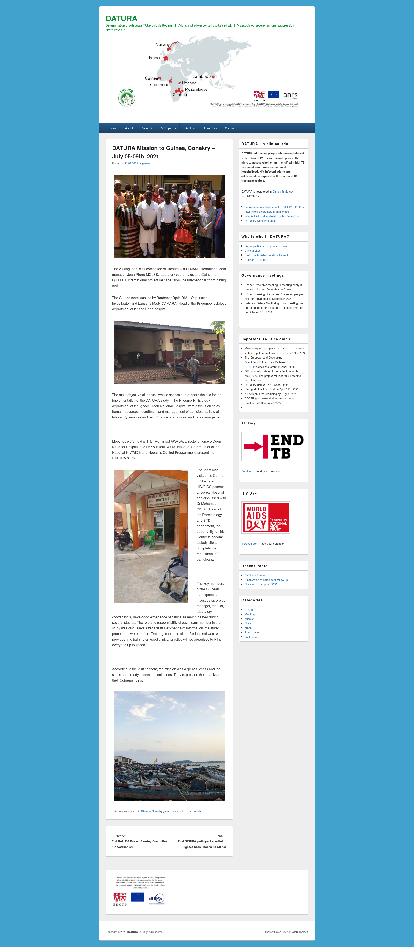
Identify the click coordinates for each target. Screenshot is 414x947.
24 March (247, 471)
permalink (195, 811)
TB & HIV (286, 207)
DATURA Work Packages (260, 220)
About (129, 128)
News (155, 811)
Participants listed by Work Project (266, 255)
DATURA (122, 17)
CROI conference (255, 575)
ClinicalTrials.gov (283, 191)
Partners (146, 128)
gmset (146, 163)
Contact (230, 128)
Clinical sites (253, 250)
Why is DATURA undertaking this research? (272, 216)
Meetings (250, 614)
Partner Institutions (256, 259)
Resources (210, 128)
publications (252, 637)
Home (113, 128)
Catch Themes (299, 932)
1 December (249, 543)
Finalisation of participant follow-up (266, 580)
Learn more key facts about (262, 207)
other (248, 628)
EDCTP (249, 610)
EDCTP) (251, 367)
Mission (146, 811)
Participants (168, 128)
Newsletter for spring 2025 (261, 584)
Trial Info (189, 128)
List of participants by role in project (267, 246)
